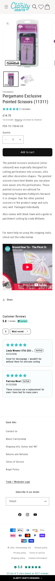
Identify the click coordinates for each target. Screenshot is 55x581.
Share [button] (10, 299)
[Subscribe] (45, 501)
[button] (27, 578)
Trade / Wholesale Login (18, 481)
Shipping (18, 120)
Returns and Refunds (17, 454)
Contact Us (11, 431)
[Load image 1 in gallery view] (11, 79)
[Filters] (6, 331)
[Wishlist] (41, 7)
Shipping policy (18, 558)
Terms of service (37, 553)
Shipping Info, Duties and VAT (22, 446)
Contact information (38, 558)
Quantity (7, 132)
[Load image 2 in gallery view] (27, 79)
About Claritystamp (16, 438)
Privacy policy (19, 553)
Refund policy (41, 548)
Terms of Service (15, 461)
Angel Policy (12, 469)
